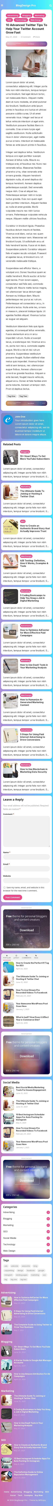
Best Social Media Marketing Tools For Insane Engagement (31, 1088)
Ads (5, 1266)
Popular (7, 958)
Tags (36, 958)
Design (20, 1270)
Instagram (8, 1275)
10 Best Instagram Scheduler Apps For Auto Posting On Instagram (30, 1117)
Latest (16, 958)
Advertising (12, 15)
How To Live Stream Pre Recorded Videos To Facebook (31, 991)
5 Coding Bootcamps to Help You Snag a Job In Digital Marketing (32, 598)
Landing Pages (21, 1275)
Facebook (31, 1270)
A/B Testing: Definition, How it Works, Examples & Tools (34, 563)
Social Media (11, 1082)
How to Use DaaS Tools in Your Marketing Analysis (34, 666)
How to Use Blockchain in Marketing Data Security (33, 770)
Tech (20, 1495)
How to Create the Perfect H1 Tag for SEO (32, 964)
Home (6, 1492)
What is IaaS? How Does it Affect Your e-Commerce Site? (32, 1018)
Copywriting (9, 1270)
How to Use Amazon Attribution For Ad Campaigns (32, 1375)
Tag (5, 1279)
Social (13, 1495)
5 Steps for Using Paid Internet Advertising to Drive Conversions (32, 737)
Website (7, 876)
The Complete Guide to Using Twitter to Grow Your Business (33, 1326)
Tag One (11, 396)
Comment (8, 814)
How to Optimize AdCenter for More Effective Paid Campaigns (34, 633)
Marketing (39, 15)
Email (6, 864)
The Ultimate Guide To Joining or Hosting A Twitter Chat (32, 494)
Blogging (26, 15)
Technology (20, 20)
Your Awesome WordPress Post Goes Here (32, 1004)
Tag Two (23, 396)
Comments (26, 958)
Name (6, 852)
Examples (28, 1495)
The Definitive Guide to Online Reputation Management (28, 1473)
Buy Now (39, 1495)
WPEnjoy (42, 1500)
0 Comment (26, 37)
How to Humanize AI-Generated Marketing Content (31, 702)
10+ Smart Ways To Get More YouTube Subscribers (35, 457)
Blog (35, 1266)
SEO (9, 20)
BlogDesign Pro (26, 5)
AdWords (14, 1266)
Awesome (26, 1266)
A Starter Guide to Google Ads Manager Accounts (33, 1361)
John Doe (20, 416)
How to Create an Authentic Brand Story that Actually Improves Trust (35, 528)
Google (41, 1270)
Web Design (36, 20)
